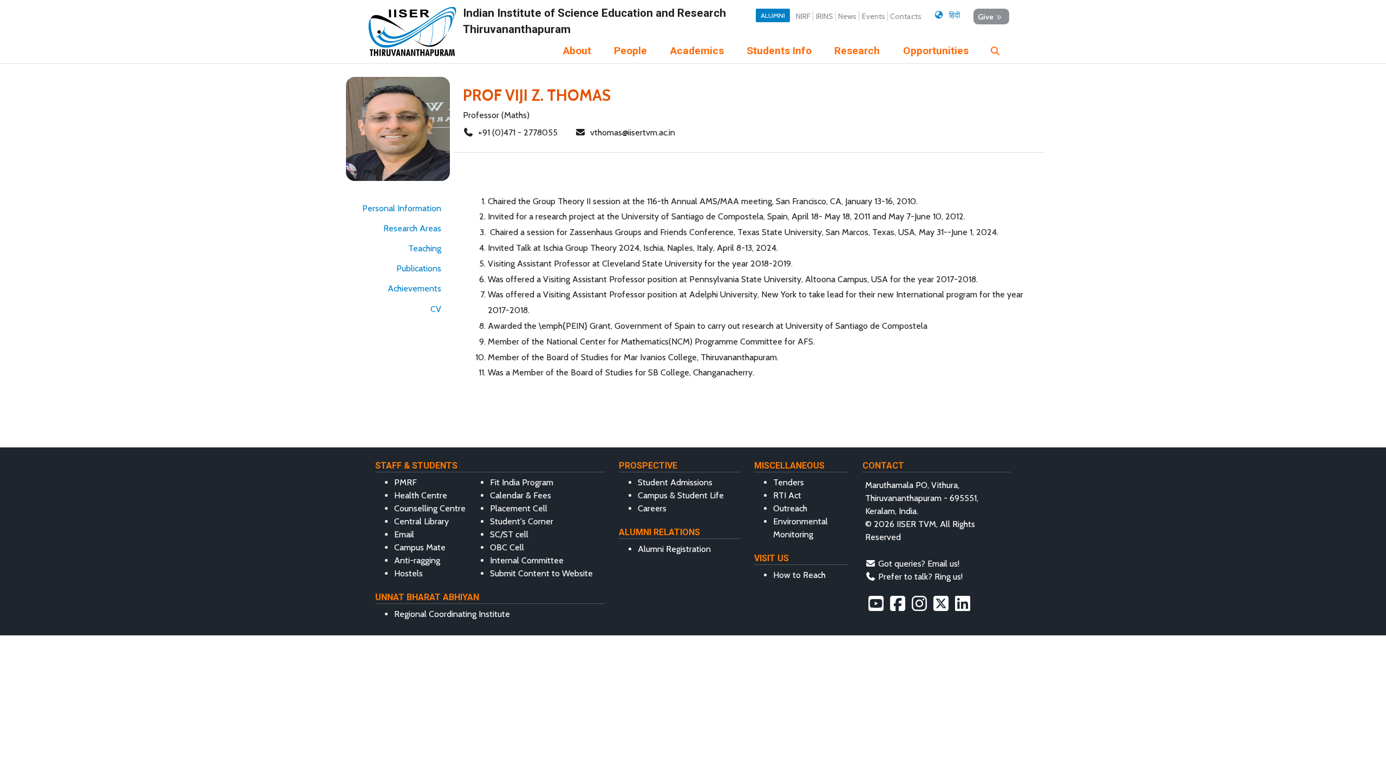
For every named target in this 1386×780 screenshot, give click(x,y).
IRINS (824, 16)
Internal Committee (527, 560)
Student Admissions (675, 482)
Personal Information (401, 208)
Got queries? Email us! (918, 563)
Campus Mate (420, 547)
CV (435, 309)
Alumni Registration (674, 549)
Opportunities (936, 50)
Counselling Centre (430, 508)
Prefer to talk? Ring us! (920, 576)
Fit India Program (521, 482)
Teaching (424, 248)
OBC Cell (507, 547)
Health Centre (420, 495)
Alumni (773, 15)
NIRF (803, 16)
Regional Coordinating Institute (452, 614)
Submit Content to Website (541, 573)
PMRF (405, 482)
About (577, 50)
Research (857, 50)
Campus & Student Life (681, 495)
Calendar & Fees (520, 495)
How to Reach (799, 575)
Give (985, 16)
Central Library (421, 521)
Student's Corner (521, 521)
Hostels (408, 573)
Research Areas (412, 228)
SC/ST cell (509, 534)
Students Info (779, 50)
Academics (697, 50)
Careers (652, 508)
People (630, 50)
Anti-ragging (417, 560)
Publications (418, 268)
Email (404, 534)
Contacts (905, 16)
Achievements (414, 288)
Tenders (788, 482)
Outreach (790, 508)
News (847, 16)
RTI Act (787, 495)
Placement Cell (518, 508)
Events (873, 16)
